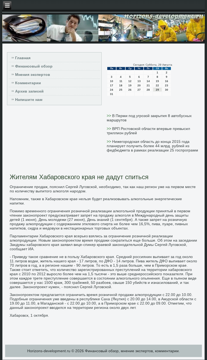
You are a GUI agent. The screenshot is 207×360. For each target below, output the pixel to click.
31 (111, 94)
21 (148, 85)
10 (111, 81)
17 (111, 85)
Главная (22, 58)
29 (157, 89)
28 (148, 89)
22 (157, 85)
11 (120, 81)
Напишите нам (28, 99)
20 (139, 85)
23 (166, 85)
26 (130, 89)
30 (166, 89)
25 (120, 89)
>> (109, 116)
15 (157, 81)
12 (130, 81)
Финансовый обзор (34, 66)
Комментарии (28, 83)
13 (139, 81)
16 (166, 81)
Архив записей (29, 91)
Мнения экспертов (32, 74)
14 (148, 81)
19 (130, 85)
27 (139, 89)
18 (120, 85)
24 (111, 89)
